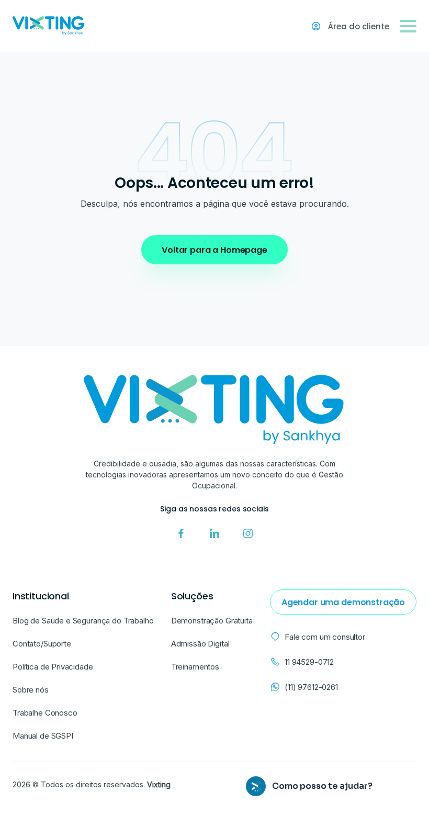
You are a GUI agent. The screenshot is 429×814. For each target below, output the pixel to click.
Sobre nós (31, 690)
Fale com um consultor (325, 637)
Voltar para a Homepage (214, 250)
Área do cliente (358, 26)
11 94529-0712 (309, 662)
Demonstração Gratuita (212, 621)
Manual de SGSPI (43, 736)
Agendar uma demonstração (343, 602)
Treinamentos (195, 667)
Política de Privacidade (53, 667)
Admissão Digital (200, 644)
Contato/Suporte (42, 644)
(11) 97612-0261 (311, 687)
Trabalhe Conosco (45, 713)
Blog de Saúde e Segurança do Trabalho (83, 621)
